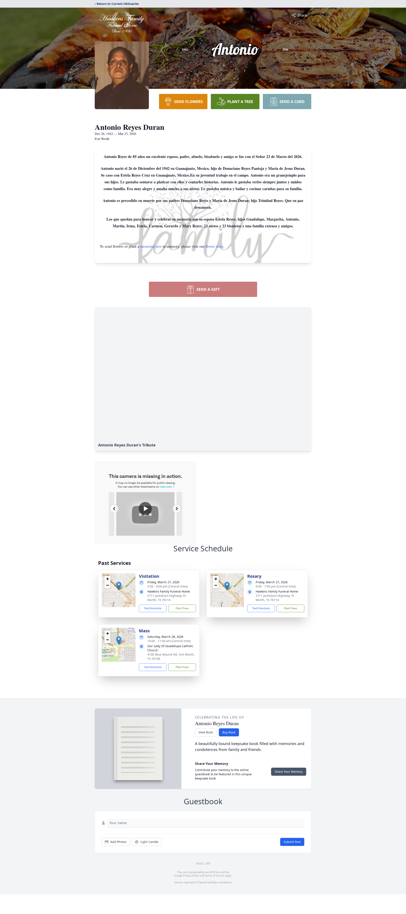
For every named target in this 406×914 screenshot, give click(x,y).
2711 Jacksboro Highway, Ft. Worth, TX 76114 (167, 598)
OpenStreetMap (207, 882)
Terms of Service (214, 875)
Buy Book (228, 732)
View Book (206, 732)
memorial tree (151, 246)
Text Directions (153, 608)
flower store (214, 246)
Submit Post (292, 842)
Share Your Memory (289, 772)
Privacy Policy (191, 875)
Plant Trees (182, 608)
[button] (118, 586)
